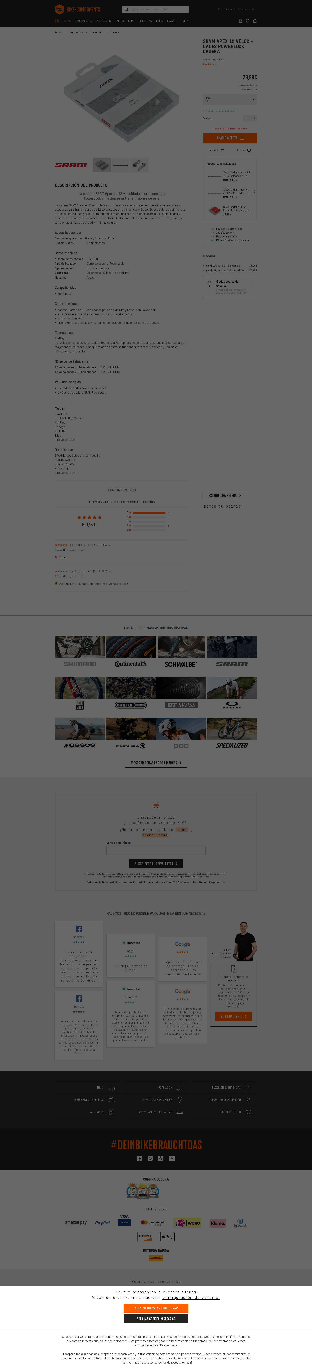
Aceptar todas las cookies (153, 1308)
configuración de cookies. (191, 1297)
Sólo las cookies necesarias (156, 1318)
